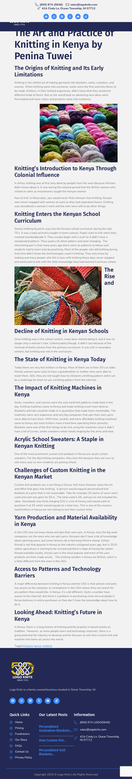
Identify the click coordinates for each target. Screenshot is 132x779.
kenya (37, 646)
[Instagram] (54, 16)
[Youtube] (78, 16)
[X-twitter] (70, 16)
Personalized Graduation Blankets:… (56, 729)
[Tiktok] (86, 16)
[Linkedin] (62, 16)
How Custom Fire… (52, 740)
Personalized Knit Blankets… (52, 752)
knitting (47, 646)
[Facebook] (46, 16)
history (28, 646)
